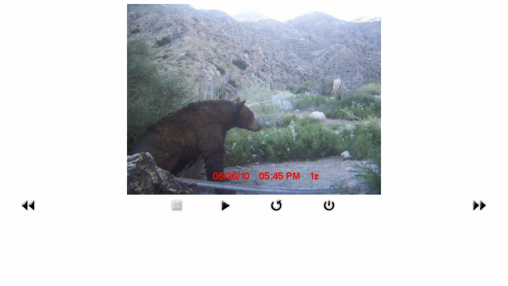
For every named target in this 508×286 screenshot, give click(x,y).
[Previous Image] (28, 213)
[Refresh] (276, 213)
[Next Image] (479, 213)
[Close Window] (329, 213)
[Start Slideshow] (225, 213)
